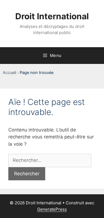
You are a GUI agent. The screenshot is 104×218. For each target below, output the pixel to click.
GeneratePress (52, 209)
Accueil (9, 72)
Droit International (52, 16)
